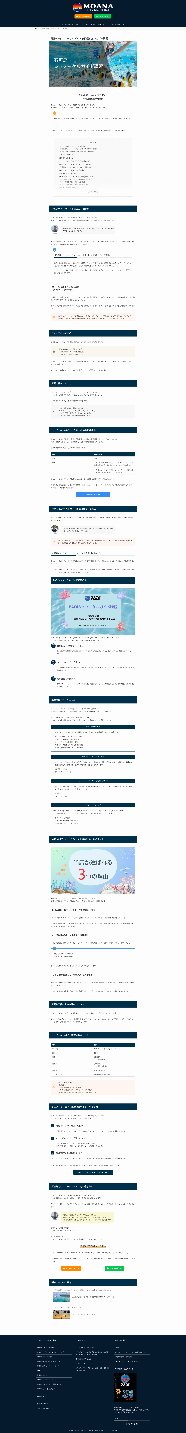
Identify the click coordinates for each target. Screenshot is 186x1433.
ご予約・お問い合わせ (83, 1359)
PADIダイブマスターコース (46, 1380)
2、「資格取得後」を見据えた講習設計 (74, 182)
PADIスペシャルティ (44, 1375)
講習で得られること (66, 158)
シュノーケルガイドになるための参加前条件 (74, 161)
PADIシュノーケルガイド (46, 1389)
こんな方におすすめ (66, 154)
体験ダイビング (42, 1404)
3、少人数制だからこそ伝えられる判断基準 (75, 184)
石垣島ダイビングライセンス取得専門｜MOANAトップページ (92, 1297)
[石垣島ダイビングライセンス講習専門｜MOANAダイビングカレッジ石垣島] (93, 7)
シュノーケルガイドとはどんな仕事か (72, 146)
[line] (132, 1424)
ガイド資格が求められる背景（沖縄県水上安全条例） (78, 151)
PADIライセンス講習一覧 (46, 1347)
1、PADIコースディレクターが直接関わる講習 (76, 179)
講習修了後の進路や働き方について (71, 187)
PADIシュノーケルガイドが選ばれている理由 (75, 164)
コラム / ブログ (81, 1363)
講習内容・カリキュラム (67, 173)
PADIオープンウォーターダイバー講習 (50, 1352)
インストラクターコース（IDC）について (86, 1314)
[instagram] (129, 1424)
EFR (38, 1370)
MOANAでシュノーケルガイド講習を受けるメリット (77, 177)
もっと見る (93, 191)
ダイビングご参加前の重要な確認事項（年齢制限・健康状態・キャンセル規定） (92, 1353)
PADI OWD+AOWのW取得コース (48, 1361)
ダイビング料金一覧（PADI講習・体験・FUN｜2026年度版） (92, 1369)
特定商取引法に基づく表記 (124, 1357)
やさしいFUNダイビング (45, 1408)
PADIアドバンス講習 (44, 1357)
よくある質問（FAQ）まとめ (86, 1347)
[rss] (134, 1424)
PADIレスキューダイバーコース (48, 1366)
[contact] (137, 1424)
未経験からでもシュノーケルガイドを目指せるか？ (77, 167)
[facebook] (127, 1424)
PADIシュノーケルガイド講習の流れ (72, 170)
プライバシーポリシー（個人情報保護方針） (130, 1352)
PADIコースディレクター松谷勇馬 (126, 1361)
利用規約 (118, 1347)
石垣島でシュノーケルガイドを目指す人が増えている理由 (79, 149)
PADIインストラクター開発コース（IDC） (52, 1384)
